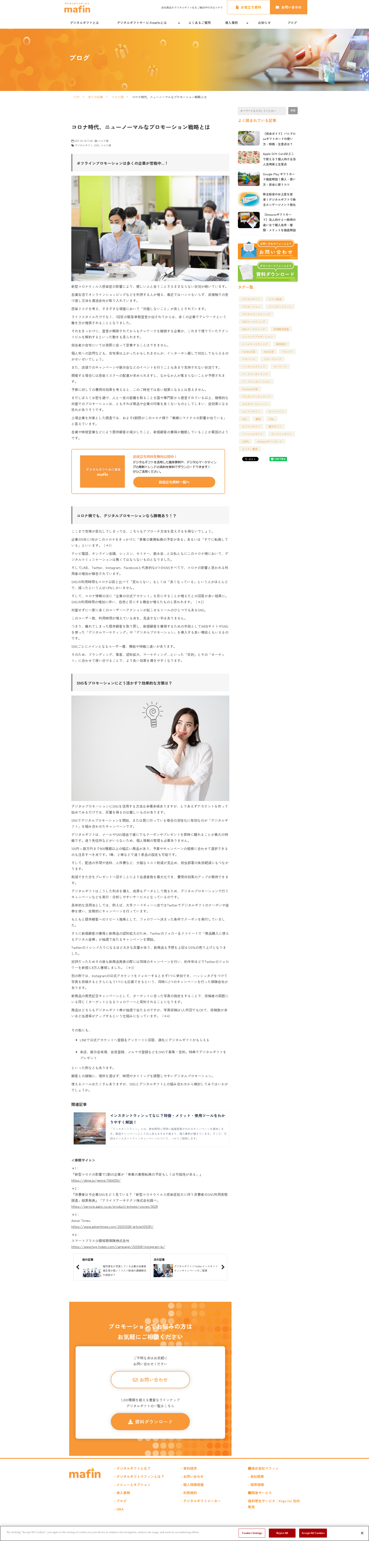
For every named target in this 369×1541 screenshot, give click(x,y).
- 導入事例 (122, 1492)
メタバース (248, 359)
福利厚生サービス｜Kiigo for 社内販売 (274, 1503)
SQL (244, 419)
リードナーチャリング (255, 374)
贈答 (258, 419)
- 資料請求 (189, 1468)
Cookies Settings (252, 1533)
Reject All (282, 1533)
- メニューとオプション (132, 1484)
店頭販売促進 (281, 329)
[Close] (362, 1533)
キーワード (280, 366)
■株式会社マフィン (263, 1468)
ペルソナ (287, 351)
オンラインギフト (281, 434)
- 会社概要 (256, 1476)
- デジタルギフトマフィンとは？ (139, 1476)
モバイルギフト (251, 426)
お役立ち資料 (251, 7)
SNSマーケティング (253, 321)
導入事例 (231, 22)
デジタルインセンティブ (256, 396)
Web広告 (269, 351)
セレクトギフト (251, 411)
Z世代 (245, 441)
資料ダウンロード (154, 1421)
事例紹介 (281, 344)
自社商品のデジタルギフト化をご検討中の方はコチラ (192, 7)
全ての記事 (95, 97)
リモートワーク (272, 359)
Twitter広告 (248, 351)
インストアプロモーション (257, 336)
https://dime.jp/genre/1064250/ (96, 1180)
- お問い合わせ (192, 1476)
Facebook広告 (250, 389)
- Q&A (119, 1508)
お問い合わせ (291, 7)
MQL (271, 419)
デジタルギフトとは (84, 22)
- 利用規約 (189, 1492)
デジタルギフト (84, 145)
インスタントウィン (280, 306)
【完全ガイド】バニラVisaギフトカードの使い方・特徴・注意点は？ (279, 138)
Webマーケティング (253, 329)
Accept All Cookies (313, 1533)
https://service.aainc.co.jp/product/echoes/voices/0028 (114, 1206)
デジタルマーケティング (256, 314)
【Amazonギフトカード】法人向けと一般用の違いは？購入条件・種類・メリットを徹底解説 (279, 222)
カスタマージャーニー (255, 404)
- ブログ (120, 1500)
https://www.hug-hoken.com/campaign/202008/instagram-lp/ (118, 1246)
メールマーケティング (255, 344)
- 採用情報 (256, 1484)
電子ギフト (275, 426)
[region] (184, 1533)
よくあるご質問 (199, 22)
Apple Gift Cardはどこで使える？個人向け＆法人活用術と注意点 (279, 159)
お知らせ (264, 22)
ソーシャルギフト (252, 434)
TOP (76, 97)
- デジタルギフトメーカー (201, 1500)
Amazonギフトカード (269, 441)
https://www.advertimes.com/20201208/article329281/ (112, 1226)
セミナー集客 (250, 449)
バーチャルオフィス (253, 366)
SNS (96, 145)
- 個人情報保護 (192, 1484)
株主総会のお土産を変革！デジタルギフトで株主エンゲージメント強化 (279, 199)
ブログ (292, 22)
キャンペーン (276, 411)
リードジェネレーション (256, 381)
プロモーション (251, 306)
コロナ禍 (117, 97)
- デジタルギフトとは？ (132, 1468)
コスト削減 (275, 299)
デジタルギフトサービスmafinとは (142, 22)
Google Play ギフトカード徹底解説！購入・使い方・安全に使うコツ (279, 179)
